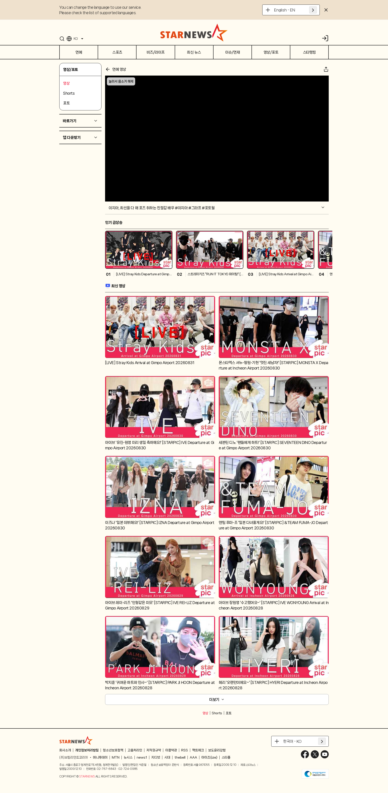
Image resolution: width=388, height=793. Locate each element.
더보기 (214, 699)
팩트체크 (198, 750)
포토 (228, 713)
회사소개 (65, 750)
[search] (62, 38)
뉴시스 (128, 757)
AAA (193, 757)
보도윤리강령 (217, 750)
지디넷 (155, 757)
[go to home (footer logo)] (76, 740)
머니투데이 (100, 757)
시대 (167, 757)
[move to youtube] (325, 754)
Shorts (217, 713)
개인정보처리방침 (87, 750)
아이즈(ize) (209, 757)
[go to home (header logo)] (194, 32)
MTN (115, 757)
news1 (142, 757)
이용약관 (171, 750)
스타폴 (226, 757)
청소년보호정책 (113, 750)
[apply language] (313, 9)
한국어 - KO (292, 741)
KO (76, 38)
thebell (179, 757)
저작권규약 (153, 750)
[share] (326, 69)
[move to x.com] (315, 754)
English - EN (284, 10)
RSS (184, 750)
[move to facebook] (305, 754)
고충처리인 (135, 750)
